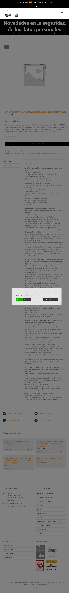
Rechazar (27, 300)
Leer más (28, 295)
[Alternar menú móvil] (65, 13)
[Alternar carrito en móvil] (62, 13)
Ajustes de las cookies (50, 300)
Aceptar (19, 300)
